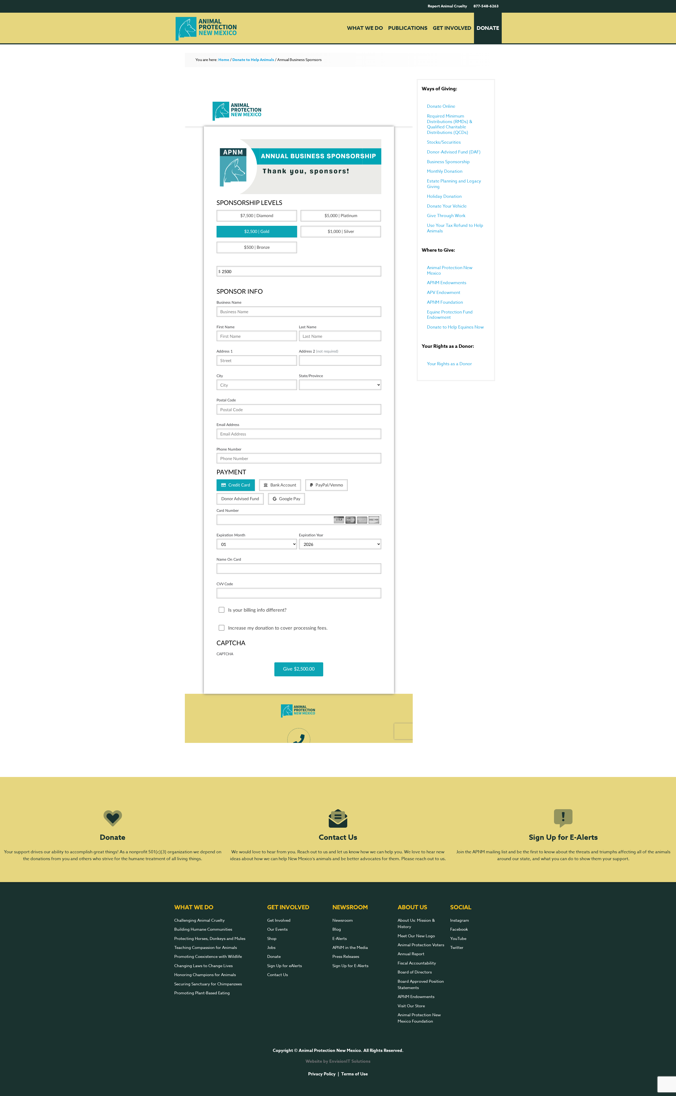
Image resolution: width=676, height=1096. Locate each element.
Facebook (459, 929)
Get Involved (278, 920)
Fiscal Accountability (417, 963)
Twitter (456, 947)
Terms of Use (354, 1074)
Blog (336, 929)
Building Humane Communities (203, 929)
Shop (271, 939)
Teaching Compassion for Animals (205, 947)
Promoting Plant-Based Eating (202, 993)
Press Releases (345, 956)
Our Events (277, 929)
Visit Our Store (411, 1006)
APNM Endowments (416, 997)
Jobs (271, 947)
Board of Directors (415, 972)
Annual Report (411, 954)
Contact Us (338, 837)
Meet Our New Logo (416, 936)
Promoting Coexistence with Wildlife (208, 956)
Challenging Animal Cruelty (199, 920)
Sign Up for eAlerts (284, 966)
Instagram (459, 920)
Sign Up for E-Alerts (563, 837)
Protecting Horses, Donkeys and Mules (209, 939)
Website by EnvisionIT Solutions (338, 1061)
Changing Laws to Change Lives (203, 966)
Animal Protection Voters (421, 945)
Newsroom (342, 920)
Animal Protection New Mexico (218, 29)
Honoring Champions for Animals (205, 975)
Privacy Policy (322, 1074)
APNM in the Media (350, 947)
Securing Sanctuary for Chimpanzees (208, 984)
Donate (112, 837)
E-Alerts (339, 939)
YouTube (458, 939)
